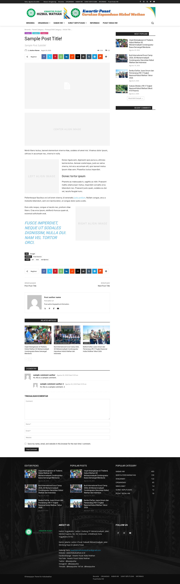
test (37, 259)
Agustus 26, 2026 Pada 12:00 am (67, 375)
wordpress (44, 259)
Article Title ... (67, 30)
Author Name (34, 50)
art (33, 259)
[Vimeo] (150, 1)
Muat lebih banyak (134, 98)
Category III (44, 33)
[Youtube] (154, 1)
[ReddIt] (72, 56)
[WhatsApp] (60, 56)
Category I (28, 33)
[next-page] (30, 359)
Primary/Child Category (53, 30)
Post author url (49, 301)
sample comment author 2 (52, 384)
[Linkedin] (66, 56)
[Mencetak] (83, 56)
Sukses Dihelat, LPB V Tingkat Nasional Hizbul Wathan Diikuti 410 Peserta (140, 88)
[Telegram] (94, 56)
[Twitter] (147, 1)
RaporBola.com (32, 320)
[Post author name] (34, 302)
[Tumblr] (89, 56)
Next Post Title (104, 286)
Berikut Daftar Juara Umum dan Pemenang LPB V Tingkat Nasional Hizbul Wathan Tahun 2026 (95, 349)
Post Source (37, 257)
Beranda (28, 30)
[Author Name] (26, 50)
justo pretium (79, 197)
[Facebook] (140, 1)
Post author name (52, 297)
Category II (36, 33)
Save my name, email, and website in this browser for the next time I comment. (59, 444)
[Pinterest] (55, 56)
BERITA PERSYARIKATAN (32, 343)
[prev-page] (26, 359)
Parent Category (37, 30)
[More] (106, 56)
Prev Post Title (30, 286)
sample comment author (44, 375)
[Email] (77, 56)
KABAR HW (87, 343)
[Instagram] (143, 1)
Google (32, 254)
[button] (152, 23)
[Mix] (100, 56)
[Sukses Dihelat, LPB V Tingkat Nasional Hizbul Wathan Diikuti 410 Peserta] (122, 89)
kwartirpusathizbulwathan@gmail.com (86, 550)
